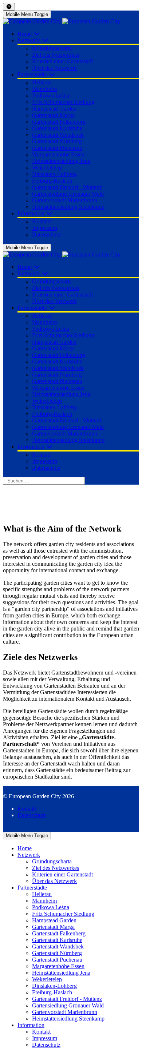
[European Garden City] (61, 21)
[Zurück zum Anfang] (9, 7)
